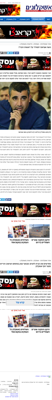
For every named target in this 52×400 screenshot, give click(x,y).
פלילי (47, 23)
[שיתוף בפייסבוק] (16, 54)
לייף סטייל (15, 383)
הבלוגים (16, 391)
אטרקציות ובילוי (7, 384)
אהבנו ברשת (8, 391)
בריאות (16, 384)
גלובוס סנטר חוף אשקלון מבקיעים (39, 291)
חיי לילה (16, 381)
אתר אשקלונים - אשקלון (42, 44)
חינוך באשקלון (25, 19)
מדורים (16, 380)
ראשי (48, 19)
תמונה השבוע (12, 392)
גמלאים (3, 381)
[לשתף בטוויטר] (10, 54)
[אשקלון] (38, 11)
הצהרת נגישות (14, 394)
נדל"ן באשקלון (11, 19)
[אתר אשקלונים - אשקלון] (43, 376)
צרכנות (9, 381)
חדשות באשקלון (38, 19)
